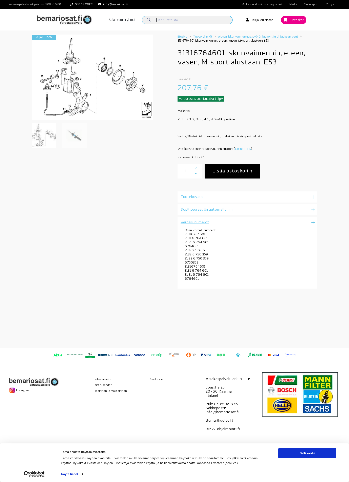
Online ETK (243, 149)
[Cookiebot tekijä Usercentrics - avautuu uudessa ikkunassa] (34, 474)
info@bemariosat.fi (115, 4)
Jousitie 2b (215, 388)
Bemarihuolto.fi (219, 421)
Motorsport (311, 4)
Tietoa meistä (102, 379)
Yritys (330, 4)
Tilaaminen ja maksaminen (110, 391)
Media (293, 4)
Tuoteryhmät (202, 37)
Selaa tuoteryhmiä (122, 20)
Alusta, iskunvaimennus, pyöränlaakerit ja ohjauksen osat (258, 37)
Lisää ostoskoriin (232, 171)
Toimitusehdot (102, 385)
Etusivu (182, 37)
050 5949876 (84, 4)
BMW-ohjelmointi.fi (223, 429)
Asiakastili (156, 379)
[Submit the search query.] (149, 20)
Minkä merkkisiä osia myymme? (262, 4)
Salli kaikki (307, 453)
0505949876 (226, 404)
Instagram (22, 390)
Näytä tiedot (69, 474)
